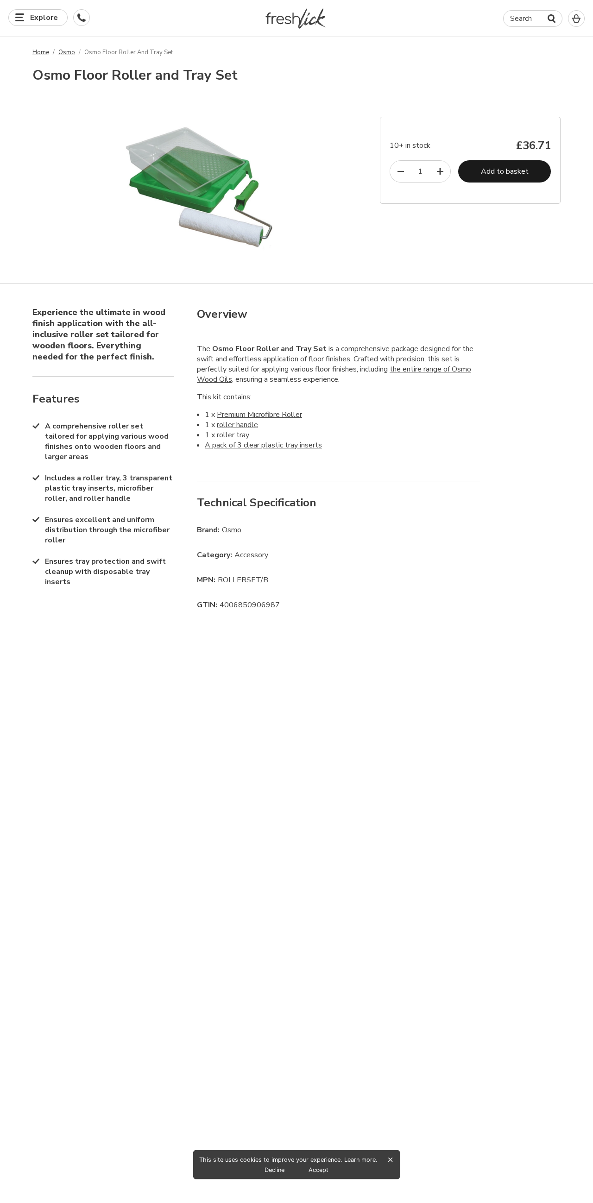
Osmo (66, 52)
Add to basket (505, 171)
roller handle (237, 425)
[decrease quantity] (400, 171)
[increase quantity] (439, 171)
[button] (296, 18)
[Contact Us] (81, 17)
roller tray (233, 435)
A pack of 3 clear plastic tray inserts (263, 445)
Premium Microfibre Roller (259, 414)
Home (40, 52)
